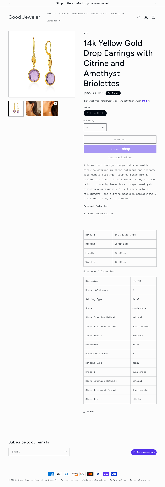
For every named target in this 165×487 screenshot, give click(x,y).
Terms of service (140, 480)
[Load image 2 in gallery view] (33, 108)
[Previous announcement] (9, 3)
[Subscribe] (65, 452)
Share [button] (90, 411)
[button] (51, 13)
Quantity (89, 120)
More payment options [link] (120, 157)
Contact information (94, 480)
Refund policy (118, 480)
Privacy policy (69, 480)
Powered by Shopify (46, 480)
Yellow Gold (97, 114)
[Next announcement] (155, 3)
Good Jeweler (25, 480)
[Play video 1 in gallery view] (50, 108)
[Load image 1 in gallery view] (16, 108)
